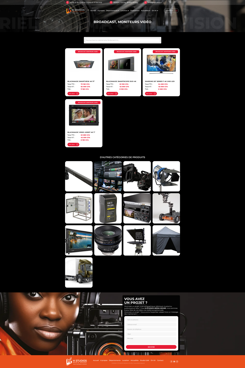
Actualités (145, 10)
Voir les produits (78, 178)
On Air (154, 10)
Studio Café (144, 360)
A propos (101, 10)
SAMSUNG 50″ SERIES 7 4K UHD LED (160, 81)
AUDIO (79, 174)
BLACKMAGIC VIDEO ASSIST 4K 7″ (81, 132)
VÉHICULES (79, 270)
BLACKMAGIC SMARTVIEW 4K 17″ (81, 81)
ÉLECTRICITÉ (79, 206)
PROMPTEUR (137, 238)
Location (124, 10)
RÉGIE (166, 238)
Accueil (93, 10)
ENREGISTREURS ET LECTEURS (137, 206)
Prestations (134, 10)
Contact (160, 360)
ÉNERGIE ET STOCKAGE (108, 206)
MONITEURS (78, 238)
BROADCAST (105, 22)
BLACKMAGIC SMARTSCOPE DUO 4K (121, 81)
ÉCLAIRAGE (166, 174)
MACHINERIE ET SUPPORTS (166, 206)
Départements (112, 10)
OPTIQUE (108, 238)
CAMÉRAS (137, 174)
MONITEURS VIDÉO (134, 22)
